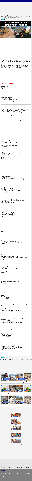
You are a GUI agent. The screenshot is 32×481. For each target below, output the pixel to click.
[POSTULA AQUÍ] (23, 353)
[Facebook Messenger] (3, 19)
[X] (4, 19)
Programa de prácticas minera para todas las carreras (24, 359)
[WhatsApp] (6, 19)
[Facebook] (1, 19)
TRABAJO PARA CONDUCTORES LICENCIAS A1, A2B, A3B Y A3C (7, 359)
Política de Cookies (3, 476)
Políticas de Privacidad (3, 477)
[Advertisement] (16, 7)
